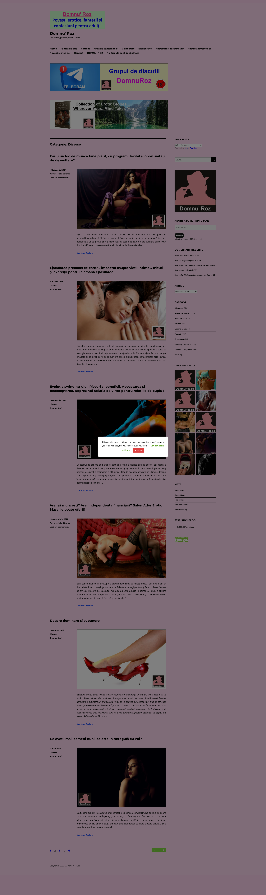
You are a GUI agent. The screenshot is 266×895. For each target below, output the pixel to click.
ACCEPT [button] (138, 450)
